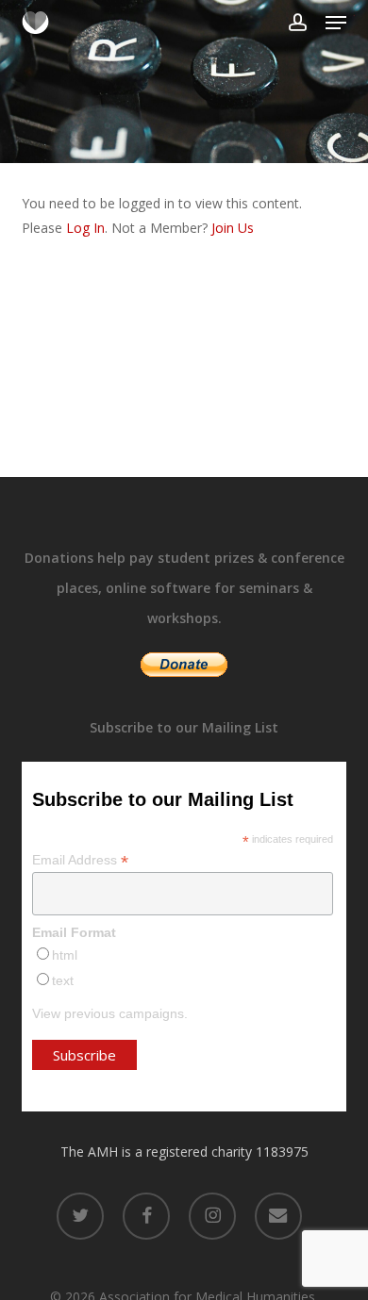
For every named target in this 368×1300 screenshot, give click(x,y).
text (63, 980)
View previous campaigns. (110, 1013)
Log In (85, 228)
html (64, 955)
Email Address (80, 860)
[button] (336, 22)
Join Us (232, 228)
